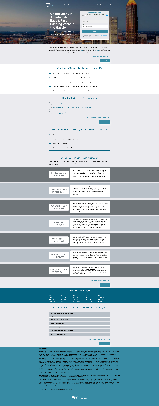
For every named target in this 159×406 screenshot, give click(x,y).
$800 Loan (75, 295)
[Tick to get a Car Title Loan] (107, 15)
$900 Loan (88, 295)
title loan (91, 219)
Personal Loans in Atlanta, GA (58, 207)
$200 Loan (63, 293)
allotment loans (103, 252)
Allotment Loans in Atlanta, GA (59, 255)
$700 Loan (63, 295)
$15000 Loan (52, 301)
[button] (105, 60)
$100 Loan (51, 293)
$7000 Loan (64, 299)
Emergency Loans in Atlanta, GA (58, 270)
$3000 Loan (76, 297)
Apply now (94, 31)
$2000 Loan (64, 297)
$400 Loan (88, 293)
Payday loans (76, 170)
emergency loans (91, 269)
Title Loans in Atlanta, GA (58, 223)
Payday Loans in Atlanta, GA (58, 174)
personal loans (76, 204)
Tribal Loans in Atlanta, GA (59, 240)
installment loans (100, 186)
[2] (50, 108)
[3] (50, 112)
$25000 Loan (76, 301)
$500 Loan (100, 293)
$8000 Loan (76, 299)
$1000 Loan (100, 295)
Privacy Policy (99, 35)
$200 (81, 50)
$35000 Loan (101, 301)
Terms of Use (105, 35)
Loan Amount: (85, 19)
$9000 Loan (88, 299)
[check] (50, 73)
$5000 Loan (101, 297)
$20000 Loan (64, 301)
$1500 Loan (51, 297)
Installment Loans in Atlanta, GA (58, 190)
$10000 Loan (101, 299)
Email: (83, 24)
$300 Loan (75, 293)
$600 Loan (51, 295)
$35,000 (97, 50)
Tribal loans (75, 236)
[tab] (79, 315)
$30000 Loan (89, 301)
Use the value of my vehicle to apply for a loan (95, 15)
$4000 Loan (88, 297)
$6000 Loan (51, 299)
